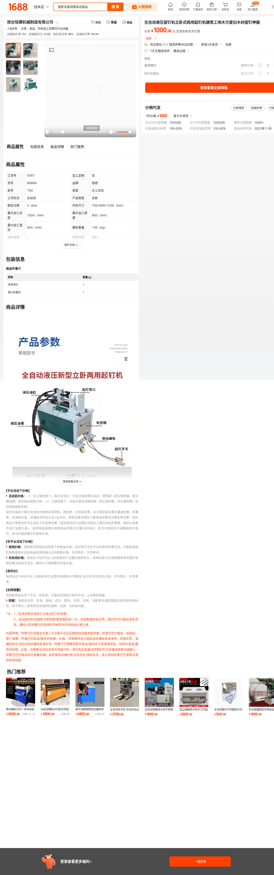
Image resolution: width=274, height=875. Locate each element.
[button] (91, 93)
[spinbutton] (268, 65)
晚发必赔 (179, 51)
